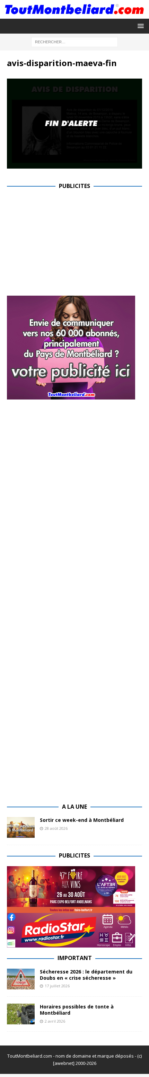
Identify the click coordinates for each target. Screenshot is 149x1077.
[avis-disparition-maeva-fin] (74, 164)
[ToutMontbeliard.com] (74, 14)
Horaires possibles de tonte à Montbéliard (77, 1009)
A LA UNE (74, 806)
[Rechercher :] (74, 41)
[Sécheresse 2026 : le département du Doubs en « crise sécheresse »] (21, 979)
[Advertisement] (65, 245)
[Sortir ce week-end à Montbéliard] (21, 827)
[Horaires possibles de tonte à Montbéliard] (21, 1014)
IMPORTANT (75, 958)
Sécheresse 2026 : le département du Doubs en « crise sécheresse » (86, 974)
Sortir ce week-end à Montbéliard (82, 820)
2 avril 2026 (55, 1021)
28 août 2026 (56, 828)
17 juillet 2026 (57, 985)
